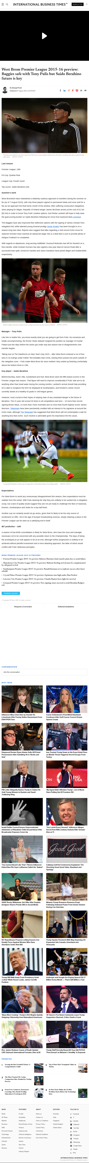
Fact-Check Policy (42, 1138)
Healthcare (22, 1120)
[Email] (81, 90)
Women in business (25, 1138)
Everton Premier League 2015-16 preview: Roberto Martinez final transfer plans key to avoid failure (44, 559)
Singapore (56, 1120)
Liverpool (76, 217)
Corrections (39, 1131)
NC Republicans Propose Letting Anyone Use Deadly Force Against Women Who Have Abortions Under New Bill (20, 942)
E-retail (21, 1114)
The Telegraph (27, 412)
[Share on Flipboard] (73, 90)
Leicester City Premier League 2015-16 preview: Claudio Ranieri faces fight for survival (39, 579)
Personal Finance (7, 1131)
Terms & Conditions (42, 1120)
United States (57, 1127)
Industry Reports (24, 1151)
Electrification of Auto (25, 1124)
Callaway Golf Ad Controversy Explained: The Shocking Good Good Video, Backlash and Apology (65, 867)
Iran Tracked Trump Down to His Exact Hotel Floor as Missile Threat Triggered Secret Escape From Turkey (66, 754)
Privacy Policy (40, 1124)
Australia (56, 1114)
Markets (4, 1120)
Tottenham (14, 408)
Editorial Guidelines (66, 607)
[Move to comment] (85, 90)
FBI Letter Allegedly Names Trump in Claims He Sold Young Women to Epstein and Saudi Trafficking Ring (21, 792)
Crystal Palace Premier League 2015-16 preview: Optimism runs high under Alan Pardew (40, 575)
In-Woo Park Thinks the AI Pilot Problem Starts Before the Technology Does (62, 1092)
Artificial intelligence (25, 1134)
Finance (21, 1127)
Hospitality (22, 1117)
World (3, 1114)
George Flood (17, 88)
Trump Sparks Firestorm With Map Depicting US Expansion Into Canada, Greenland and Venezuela (66, 942)
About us (39, 1114)
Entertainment (6, 1138)
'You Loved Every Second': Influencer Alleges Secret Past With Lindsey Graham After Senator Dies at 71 (65, 829)
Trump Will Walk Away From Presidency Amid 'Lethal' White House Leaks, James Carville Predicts (20, 980)
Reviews (4, 1148)
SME (3, 1127)
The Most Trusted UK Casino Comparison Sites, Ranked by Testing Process (18, 1079)
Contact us (39, 1117)
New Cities (22, 1144)
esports (21, 1141)
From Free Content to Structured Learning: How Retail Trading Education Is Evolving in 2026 (17, 1092)
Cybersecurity (23, 1131)
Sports (4, 1144)
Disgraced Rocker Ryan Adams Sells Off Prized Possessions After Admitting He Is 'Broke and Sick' (21, 754)
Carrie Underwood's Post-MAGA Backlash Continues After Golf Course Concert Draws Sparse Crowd (64, 717)
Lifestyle (4, 1141)
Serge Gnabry (53, 226)
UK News (4, 1117)
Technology (5, 1134)
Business (4, 1124)
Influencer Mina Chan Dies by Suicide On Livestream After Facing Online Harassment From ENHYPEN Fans (22, 717)
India (54, 1117)
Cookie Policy (40, 1127)
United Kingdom (58, 1124)
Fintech (21, 1148)
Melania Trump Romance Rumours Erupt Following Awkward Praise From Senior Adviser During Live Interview (65, 904)
